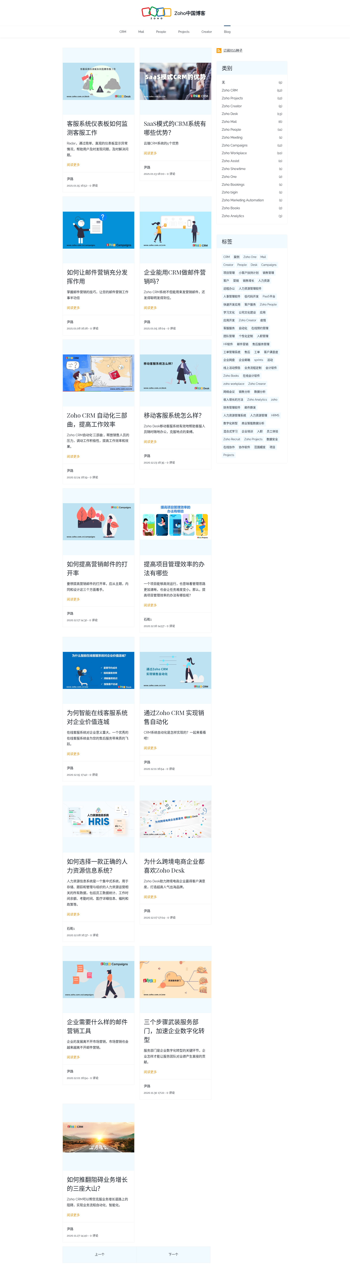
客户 (226, 280)
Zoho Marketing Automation (243, 200)
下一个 (173, 1254)
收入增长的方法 (233, 399)
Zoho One (229, 177)
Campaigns (268, 264)
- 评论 (93, 185)
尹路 (70, 179)
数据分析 (260, 391)
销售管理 (268, 272)
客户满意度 (271, 352)
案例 (236, 257)
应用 (263, 312)
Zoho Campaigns (235, 145)
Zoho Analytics (233, 216)
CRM (226, 257)
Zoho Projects (232, 98)
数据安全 (272, 439)
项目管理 (229, 272)
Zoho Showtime (233, 169)
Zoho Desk (230, 114)
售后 (247, 352)
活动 (270, 360)
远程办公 (229, 288)
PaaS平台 (269, 296)
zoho (274, 399)
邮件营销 (242, 344)
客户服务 (250, 304)
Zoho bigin (230, 192)
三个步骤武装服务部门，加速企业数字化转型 (174, 1030)
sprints (258, 360)
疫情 (263, 320)
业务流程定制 (252, 367)
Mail (263, 257)
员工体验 (272, 431)
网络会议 (229, 391)
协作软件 (244, 447)
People (242, 264)
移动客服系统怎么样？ (174, 415)
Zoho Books (231, 208)
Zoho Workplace (234, 153)
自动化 (243, 328)
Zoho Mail (229, 122)
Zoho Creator (232, 106)
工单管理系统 (231, 352)
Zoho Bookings (233, 185)
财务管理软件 (231, 407)
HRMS (275, 415)
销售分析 (244, 391)
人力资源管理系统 (234, 415)
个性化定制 (246, 336)
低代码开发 (251, 296)
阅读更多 (73, 165)
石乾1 (148, 619)
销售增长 (248, 280)
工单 (257, 352)
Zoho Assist (230, 161)
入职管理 (262, 336)
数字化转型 (230, 423)
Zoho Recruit (231, 439)
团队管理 (229, 336)
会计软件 (271, 367)
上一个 (100, 1254)
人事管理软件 (231, 296)
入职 (260, 431)
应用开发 (229, 320)
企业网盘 (229, 360)
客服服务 (229, 328)
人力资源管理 (258, 415)
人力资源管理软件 (250, 288)
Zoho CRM (230, 90)
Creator (228, 264)
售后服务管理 (260, 344)
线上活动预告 (231, 367)
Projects (228, 455)
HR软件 (228, 344)
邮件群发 (250, 407)
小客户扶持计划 (249, 272)
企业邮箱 (244, 360)
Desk (254, 264)
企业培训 (247, 431)
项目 (272, 447)
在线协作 (229, 447)
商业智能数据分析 (253, 423)
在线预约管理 (259, 328)
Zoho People (231, 130)
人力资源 (264, 280)
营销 (236, 280)
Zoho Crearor (257, 383)
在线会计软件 (251, 375)
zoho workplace (233, 383)
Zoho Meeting (232, 137)
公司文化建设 (247, 312)
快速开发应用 (231, 304)
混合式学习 (230, 431)
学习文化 (229, 312)
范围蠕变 (260, 447)
